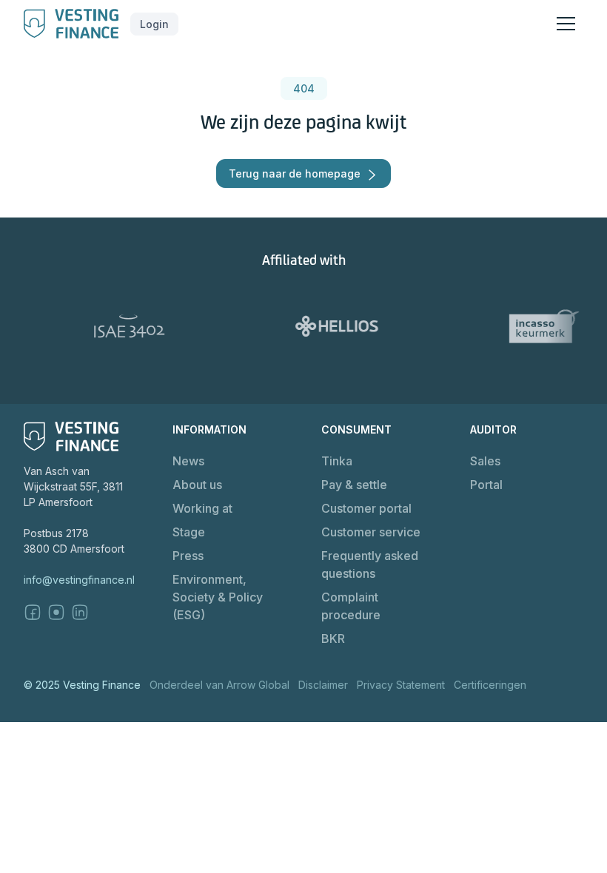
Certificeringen (490, 684)
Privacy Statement (401, 684)
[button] (154, 24)
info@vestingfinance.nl (79, 579)
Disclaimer (323, 684)
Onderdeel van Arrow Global (219, 684)
